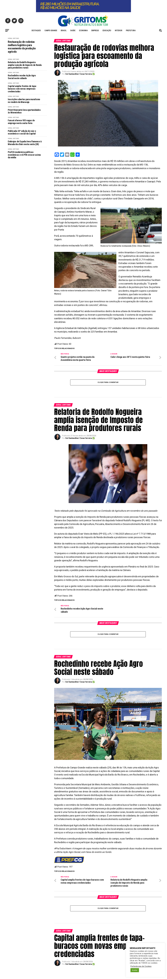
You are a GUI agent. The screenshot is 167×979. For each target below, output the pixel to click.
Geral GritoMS (13, 38)
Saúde (72, 30)
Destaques (36, 30)
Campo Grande (50, 30)
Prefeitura (131, 30)
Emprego (95, 30)
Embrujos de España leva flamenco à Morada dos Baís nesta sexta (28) (25, 143)
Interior (118, 30)
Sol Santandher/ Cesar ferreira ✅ (80, 74)
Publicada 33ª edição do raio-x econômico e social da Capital (22, 132)
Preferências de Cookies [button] (140, 966)
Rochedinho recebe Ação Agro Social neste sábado (22, 77)
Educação (107, 30)
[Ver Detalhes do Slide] (83, 6)
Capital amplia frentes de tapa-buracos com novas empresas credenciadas (22, 89)
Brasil (64, 30)
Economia (83, 30)
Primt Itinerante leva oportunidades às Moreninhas (24, 111)
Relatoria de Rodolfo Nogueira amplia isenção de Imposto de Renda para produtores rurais (25, 65)
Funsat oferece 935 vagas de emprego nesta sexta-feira (21, 121)
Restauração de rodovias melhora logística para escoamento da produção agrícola (22, 46)
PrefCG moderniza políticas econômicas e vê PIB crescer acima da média (24, 155)
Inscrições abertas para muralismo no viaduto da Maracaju (24, 100)
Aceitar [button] (134, 970)
